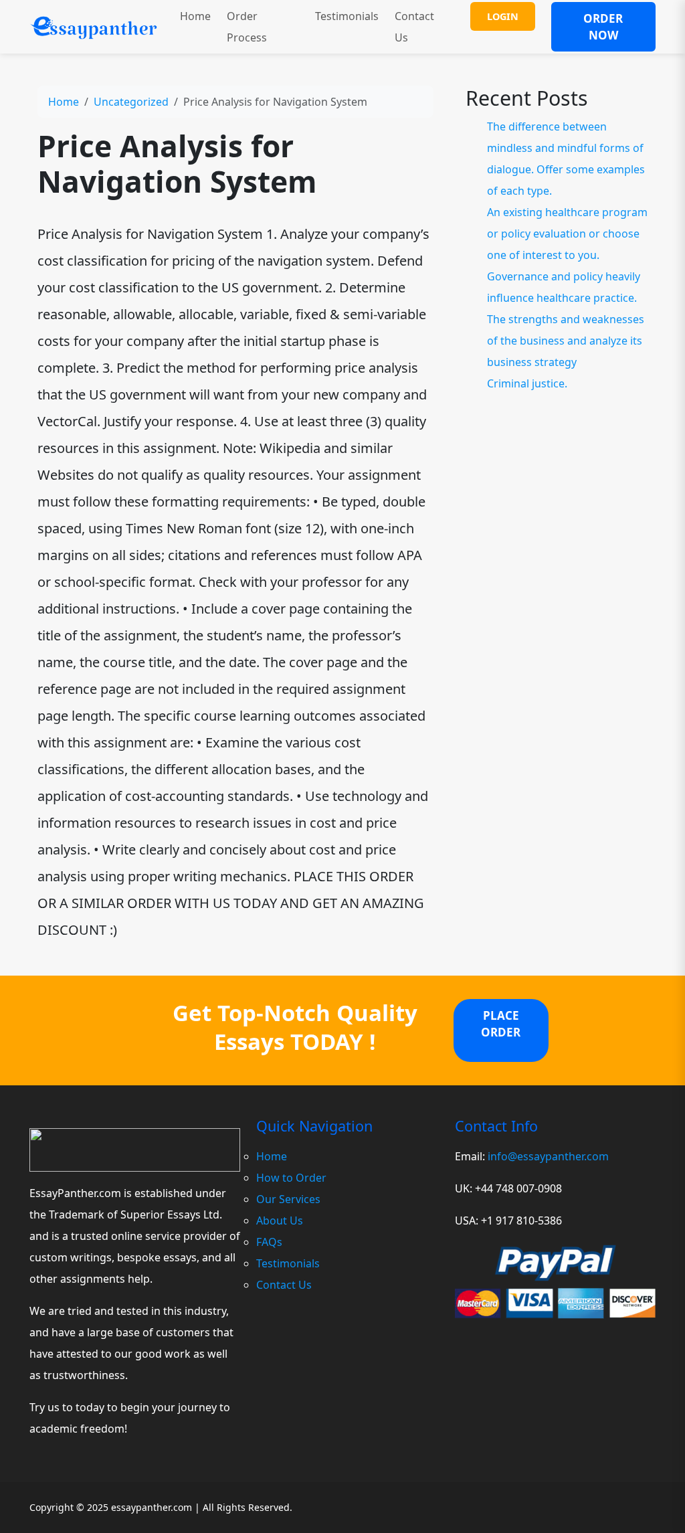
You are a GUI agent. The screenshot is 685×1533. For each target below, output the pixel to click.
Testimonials (347, 16)
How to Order (291, 1177)
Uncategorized (131, 101)
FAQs (269, 1242)
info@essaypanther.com (548, 1156)
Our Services (288, 1199)
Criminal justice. (527, 383)
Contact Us (414, 27)
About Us (279, 1220)
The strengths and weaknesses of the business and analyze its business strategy (565, 340)
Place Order (500, 1024)
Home (195, 16)
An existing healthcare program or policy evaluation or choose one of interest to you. (567, 233)
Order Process (247, 27)
